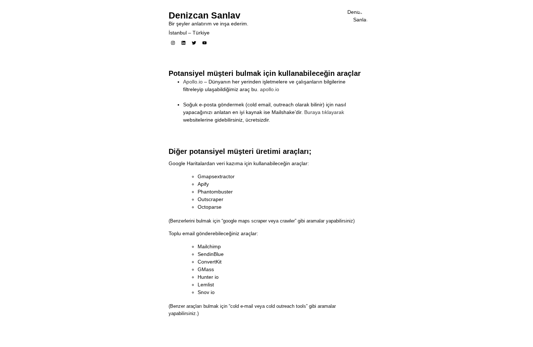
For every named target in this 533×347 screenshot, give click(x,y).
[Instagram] (173, 42)
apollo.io (269, 89)
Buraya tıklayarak (324, 112)
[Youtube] (204, 42)
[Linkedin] (183, 42)
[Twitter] (194, 42)
